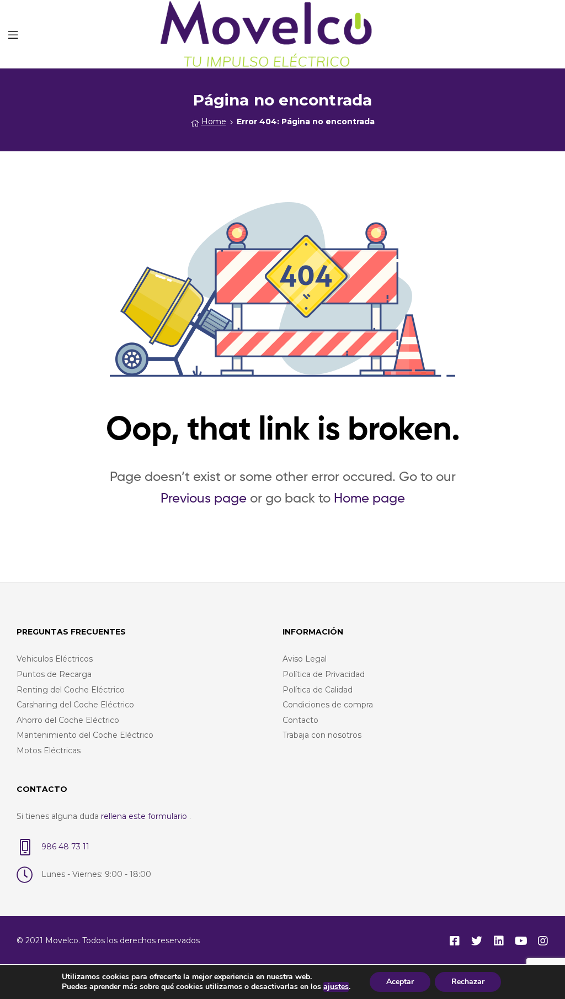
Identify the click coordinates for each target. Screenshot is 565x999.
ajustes (336, 987)
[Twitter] (476, 941)
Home (213, 121)
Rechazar (467, 981)
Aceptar (400, 981)
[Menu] (13, 34)
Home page (369, 498)
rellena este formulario (145, 816)
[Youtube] (520, 941)
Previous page (204, 498)
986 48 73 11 (65, 847)
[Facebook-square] (454, 941)
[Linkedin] (498, 941)
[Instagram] (542, 941)
